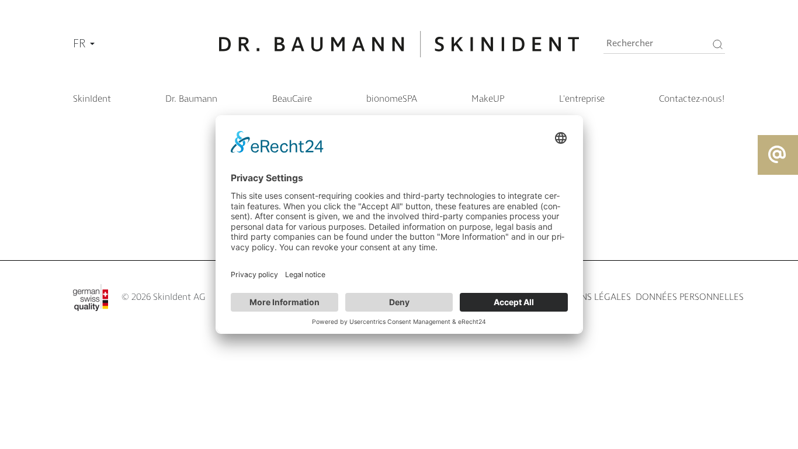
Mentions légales (589, 297)
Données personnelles (690, 297)
